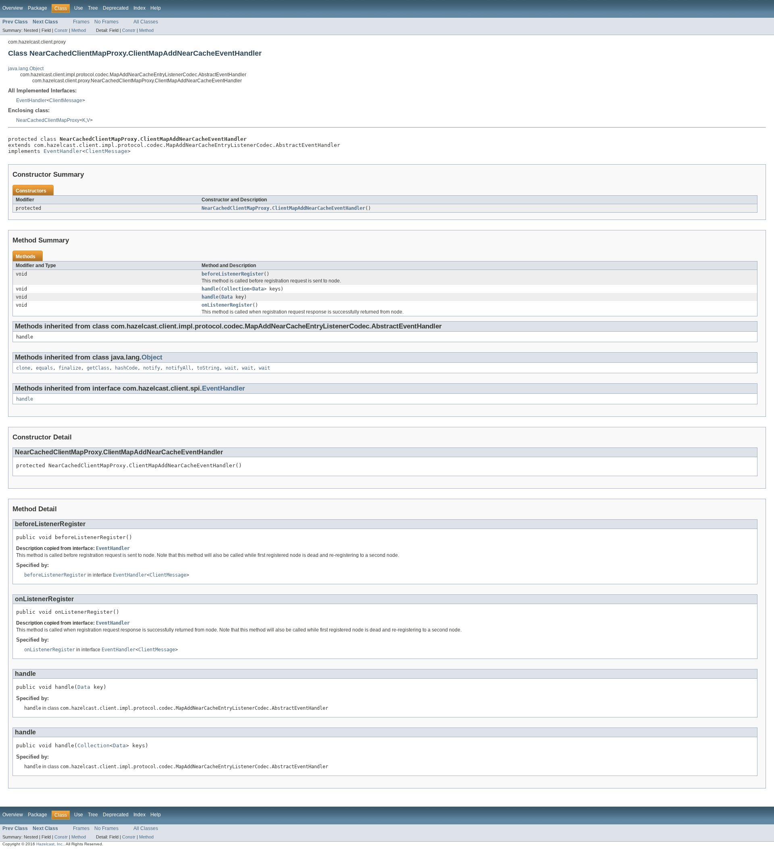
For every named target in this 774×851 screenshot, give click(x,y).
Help (155, 8)
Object (151, 357)
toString (208, 368)
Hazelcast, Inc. (50, 844)
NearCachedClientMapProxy (47, 120)
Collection (235, 289)
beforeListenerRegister (233, 274)
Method (78, 30)
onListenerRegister (227, 305)
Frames (81, 22)
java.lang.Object (26, 68)
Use (78, 8)
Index (139, 8)
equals (44, 368)
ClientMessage (65, 100)
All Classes (145, 22)
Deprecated (116, 8)
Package (37, 8)
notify (151, 368)
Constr (61, 30)
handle (210, 289)
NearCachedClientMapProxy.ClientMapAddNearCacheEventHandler (283, 208)
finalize (69, 368)
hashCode (126, 368)
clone (23, 368)
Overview (12, 8)
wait (230, 368)
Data (258, 289)
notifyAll (178, 368)
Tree (93, 8)
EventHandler (31, 100)
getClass (98, 368)
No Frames (106, 22)
